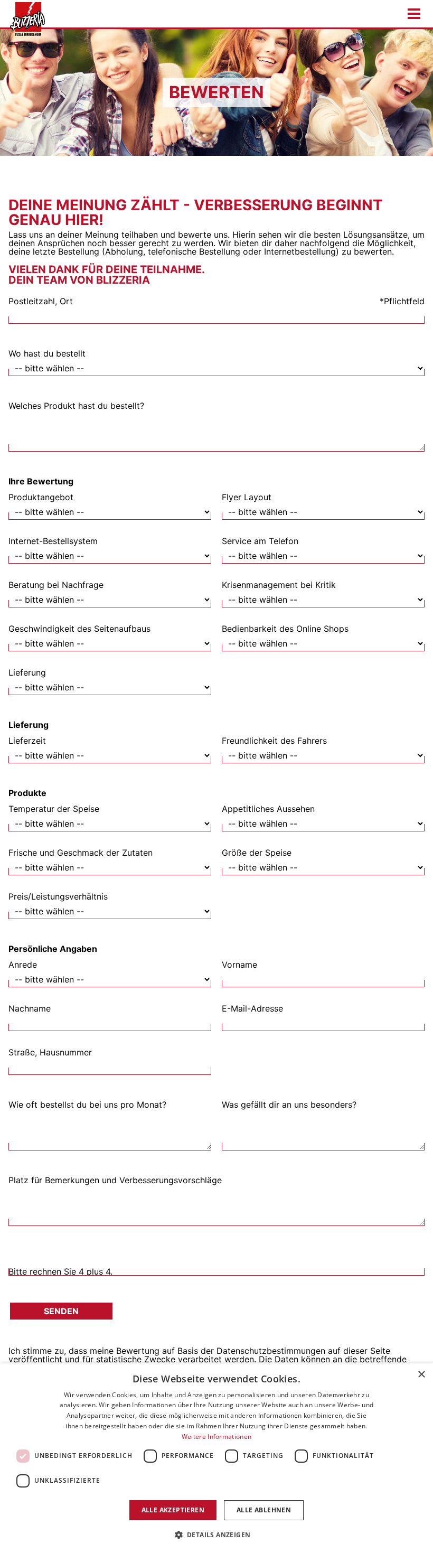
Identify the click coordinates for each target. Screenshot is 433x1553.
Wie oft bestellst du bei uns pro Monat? (87, 1104)
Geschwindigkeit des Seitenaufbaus (79, 628)
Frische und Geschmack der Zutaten (80, 852)
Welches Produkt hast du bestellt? (76, 405)
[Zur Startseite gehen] (24, 19)
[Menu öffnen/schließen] (414, 13)
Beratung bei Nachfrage (55, 585)
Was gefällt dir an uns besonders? (289, 1104)
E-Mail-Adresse (252, 1008)
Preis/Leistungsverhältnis (58, 896)
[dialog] (216, 1458)
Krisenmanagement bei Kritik (279, 585)
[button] (217, 1534)
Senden (61, 1311)
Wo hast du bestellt (47, 353)
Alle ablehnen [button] (264, 1509)
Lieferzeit (27, 740)
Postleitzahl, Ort (40, 301)
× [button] (421, 1375)
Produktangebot (40, 497)
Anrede (22, 964)
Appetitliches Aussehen (268, 808)
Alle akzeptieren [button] (173, 1509)
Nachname (29, 1008)
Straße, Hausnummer (50, 1052)
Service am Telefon (260, 541)
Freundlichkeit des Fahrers (274, 740)
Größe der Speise (256, 852)
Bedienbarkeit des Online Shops (285, 628)
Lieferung (27, 672)
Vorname (239, 964)
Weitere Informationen (216, 1436)
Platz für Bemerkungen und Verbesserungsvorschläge (115, 1180)
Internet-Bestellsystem (53, 541)
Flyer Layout (246, 497)
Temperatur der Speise (53, 808)
